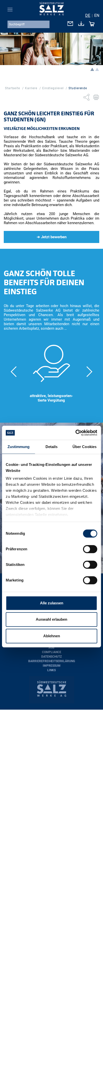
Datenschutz (51, 656)
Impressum (51, 665)
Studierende (77, 88)
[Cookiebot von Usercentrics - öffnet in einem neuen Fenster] (75, 432)
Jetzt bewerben (53, 237)
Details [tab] (52, 447)
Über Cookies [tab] (84, 447)
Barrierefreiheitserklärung (51, 661)
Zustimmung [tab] (19, 447)
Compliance (51, 652)
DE (87, 15)
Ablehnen (51, 636)
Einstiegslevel (53, 88)
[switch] (90, 549)
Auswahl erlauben (51, 619)
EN (96, 15)
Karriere (31, 88)
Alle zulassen (51, 603)
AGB (51, 647)
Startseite (12, 88)
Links (51, 670)
